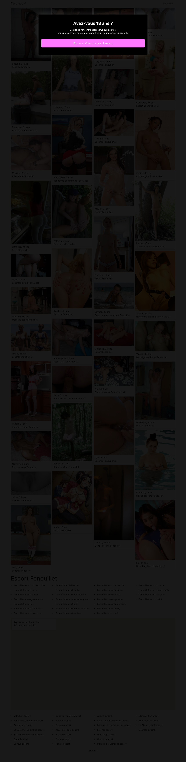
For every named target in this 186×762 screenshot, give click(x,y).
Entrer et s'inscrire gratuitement (93, 43)
